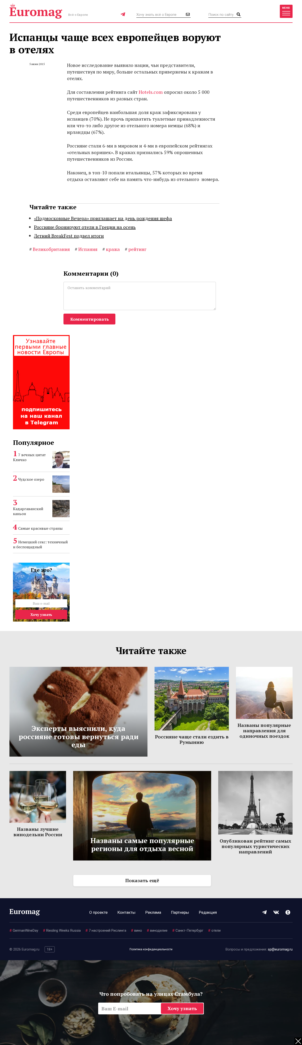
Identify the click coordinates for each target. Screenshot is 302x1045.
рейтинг (136, 249)
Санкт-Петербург (187, 930)
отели (214, 930)
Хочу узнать (41, 614)
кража (111, 249)
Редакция (208, 912)
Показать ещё (142, 880)
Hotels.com (151, 92)
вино (136, 930)
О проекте (98, 912)
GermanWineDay (23, 930)
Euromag (35, 11)
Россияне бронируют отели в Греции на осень (85, 227)
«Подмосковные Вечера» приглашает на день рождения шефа (103, 218)
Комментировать (89, 319)
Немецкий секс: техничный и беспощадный (40, 544)
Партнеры (180, 912)
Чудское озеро (31, 479)
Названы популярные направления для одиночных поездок (264, 730)
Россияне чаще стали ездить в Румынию (192, 739)
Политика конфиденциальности (151, 949)
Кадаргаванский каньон (28, 511)
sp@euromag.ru (280, 949)
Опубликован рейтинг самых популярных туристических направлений (255, 846)
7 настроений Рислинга (105, 930)
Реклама (153, 912)
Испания (86, 249)
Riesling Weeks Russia (62, 930)
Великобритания (49, 249)
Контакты (126, 912)
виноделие (157, 930)
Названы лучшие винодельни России (37, 832)
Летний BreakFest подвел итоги (69, 236)
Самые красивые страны (40, 528)
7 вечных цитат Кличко (29, 457)
